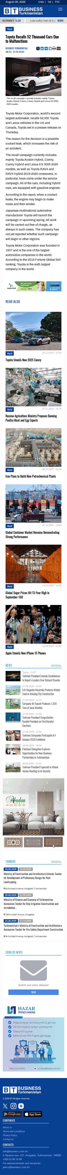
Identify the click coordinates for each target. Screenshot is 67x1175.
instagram (13, 1106)
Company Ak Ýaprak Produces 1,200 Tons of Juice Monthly (39, 706)
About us (7, 1127)
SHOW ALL (56, 665)
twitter (5, 1106)
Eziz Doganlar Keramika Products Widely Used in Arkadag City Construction (41, 692)
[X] (38, 48)
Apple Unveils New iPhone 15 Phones (26, 653)
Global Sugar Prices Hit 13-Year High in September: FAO (27, 595)
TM (49, 2)
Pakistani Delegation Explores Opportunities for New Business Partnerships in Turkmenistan (37, 753)
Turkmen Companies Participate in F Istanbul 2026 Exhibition (39, 737)
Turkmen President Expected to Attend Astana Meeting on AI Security (40, 769)
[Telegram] (50, 48)
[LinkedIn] (42, 48)
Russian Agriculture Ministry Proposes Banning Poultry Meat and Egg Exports (31, 418)
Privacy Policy (10, 1135)
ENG (41, 2)
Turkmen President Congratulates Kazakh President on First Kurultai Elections (38, 721)
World (9, 29)
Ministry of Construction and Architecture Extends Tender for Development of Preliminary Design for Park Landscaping (33, 878)
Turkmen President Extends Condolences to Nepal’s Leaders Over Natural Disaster (41, 678)
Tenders (10, 861)
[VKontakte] (46, 48)
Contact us (8, 1139)
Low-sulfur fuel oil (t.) (29, 20)
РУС (57, 2)
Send (33, 992)
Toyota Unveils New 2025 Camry (23, 360)
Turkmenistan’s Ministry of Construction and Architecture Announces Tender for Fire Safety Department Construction (33, 927)
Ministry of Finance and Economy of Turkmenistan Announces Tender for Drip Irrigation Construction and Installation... (31, 903)
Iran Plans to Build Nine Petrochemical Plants (31, 476)
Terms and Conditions (14, 1131)
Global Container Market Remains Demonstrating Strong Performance (32, 534)
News (9, 665)
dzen (20, 1106)
